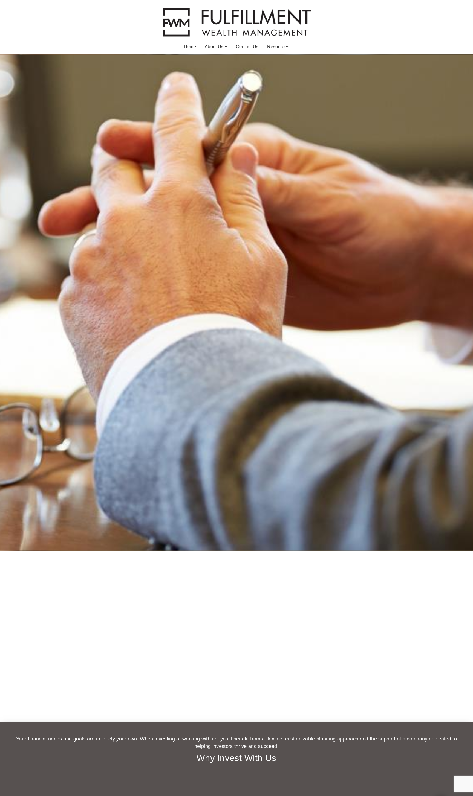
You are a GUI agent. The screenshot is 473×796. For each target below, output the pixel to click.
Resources (278, 46)
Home (190, 46)
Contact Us (247, 46)
